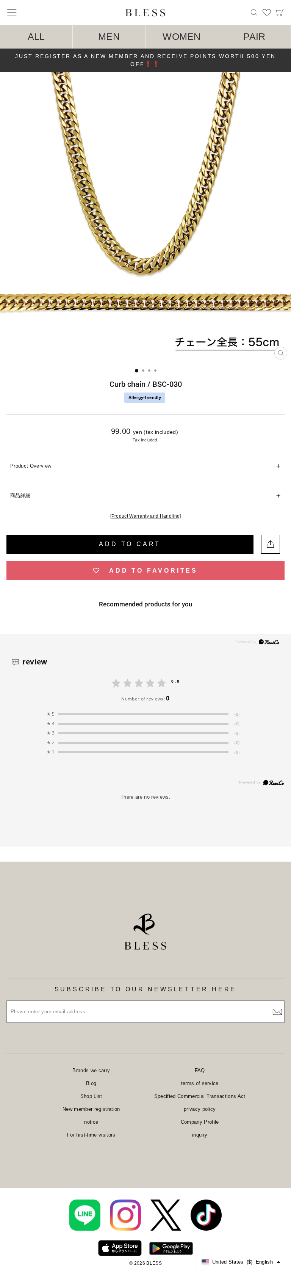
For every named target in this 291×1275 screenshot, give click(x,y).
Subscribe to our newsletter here (146, 989)
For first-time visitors (91, 1135)
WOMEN (182, 36)
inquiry (199, 1135)
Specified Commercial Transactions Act (200, 1096)
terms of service (200, 1083)
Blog (91, 1083)
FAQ (200, 1070)
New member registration (91, 1109)
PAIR (254, 36)
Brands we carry (91, 1070)
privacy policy (200, 1109)
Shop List (91, 1096)
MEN (109, 36)
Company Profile (200, 1122)
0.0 (175, 681)
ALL (36, 36)
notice (91, 1122)
